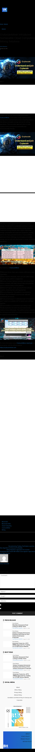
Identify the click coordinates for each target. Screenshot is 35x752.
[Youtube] (5, 17)
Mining (3, 530)
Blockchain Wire (6, 523)
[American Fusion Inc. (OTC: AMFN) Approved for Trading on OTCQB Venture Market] (7, 644)
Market (6, 24)
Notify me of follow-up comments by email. (13, 605)
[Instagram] (5, 14)
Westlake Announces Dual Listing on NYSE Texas (20, 625)
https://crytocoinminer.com (8, 347)
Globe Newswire (3, 46)
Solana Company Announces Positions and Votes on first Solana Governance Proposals (21, 635)
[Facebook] (3, 14)
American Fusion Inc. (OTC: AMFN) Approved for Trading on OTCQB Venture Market (21, 645)
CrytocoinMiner (4, 117)
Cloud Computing (6, 525)
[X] (3, 17)
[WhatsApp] (13, 53)
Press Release (15, 623)
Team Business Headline (17, 628)
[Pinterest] (9, 53)
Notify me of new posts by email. (10, 608)
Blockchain (5, 521)
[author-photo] (4, 562)
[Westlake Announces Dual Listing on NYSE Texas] (7, 626)
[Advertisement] (17, 99)
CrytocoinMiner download (24, 343)
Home (1, 24)
